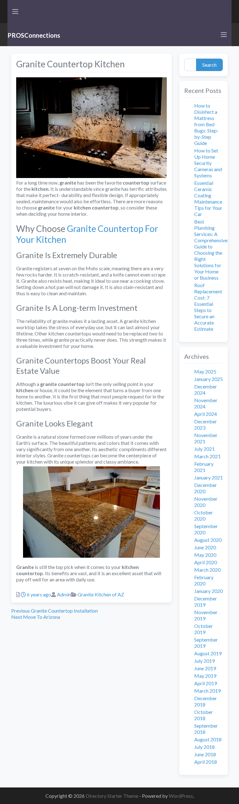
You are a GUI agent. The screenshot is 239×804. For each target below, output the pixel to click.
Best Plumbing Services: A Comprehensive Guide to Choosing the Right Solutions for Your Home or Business (210, 250)
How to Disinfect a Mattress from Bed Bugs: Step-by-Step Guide (206, 124)
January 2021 (208, 477)
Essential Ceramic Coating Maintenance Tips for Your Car (208, 198)
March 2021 (207, 456)
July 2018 (204, 747)
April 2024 (205, 414)
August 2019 (208, 653)
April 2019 (205, 683)
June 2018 (205, 754)
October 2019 (203, 629)
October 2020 (203, 515)
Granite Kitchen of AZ (100, 594)
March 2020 (207, 570)
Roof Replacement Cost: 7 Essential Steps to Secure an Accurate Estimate (208, 307)
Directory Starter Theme (112, 796)
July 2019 (204, 661)
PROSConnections (33, 35)
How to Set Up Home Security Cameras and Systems (208, 162)
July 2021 (204, 449)
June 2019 (205, 668)
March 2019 (207, 691)
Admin (64, 594)
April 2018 (205, 762)
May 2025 (205, 371)
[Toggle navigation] (15, 11)
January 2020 (208, 591)
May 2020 (205, 555)
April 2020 (205, 562)
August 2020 (208, 540)
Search (209, 65)
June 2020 (205, 547)
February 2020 (203, 580)
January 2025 (208, 379)
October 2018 (203, 715)
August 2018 (208, 739)
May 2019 (205, 676)
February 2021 (203, 467)
